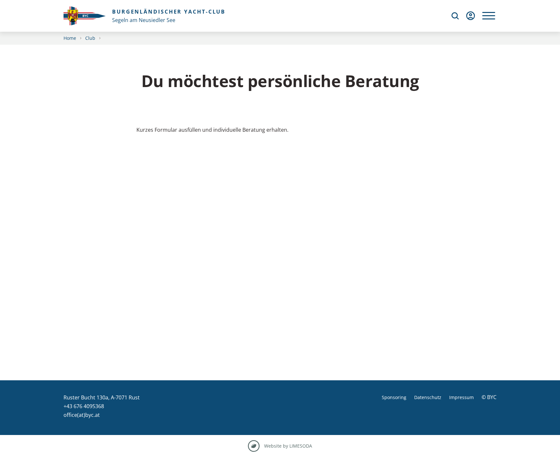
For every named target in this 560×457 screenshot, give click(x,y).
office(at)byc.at (82, 414)
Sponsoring (394, 397)
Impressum (461, 397)
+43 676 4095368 (84, 406)
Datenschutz (427, 397)
